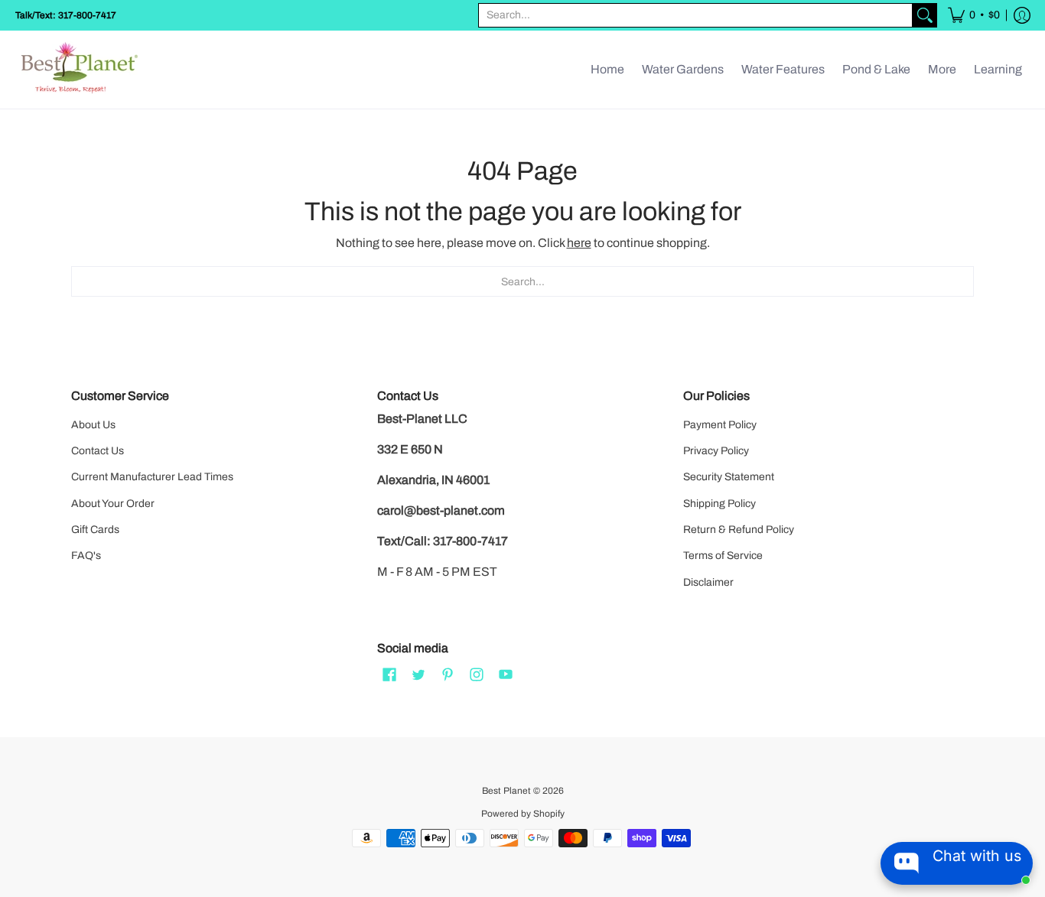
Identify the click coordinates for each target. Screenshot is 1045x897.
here (579, 242)
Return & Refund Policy (738, 529)
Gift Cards (95, 529)
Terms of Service (723, 555)
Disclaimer (708, 582)
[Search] (925, 15)
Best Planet (506, 790)
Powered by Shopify (523, 813)
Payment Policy (720, 425)
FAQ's (86, 555)
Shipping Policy (719, 503)
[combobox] (695, 15)
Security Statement (728, 477)
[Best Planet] (80, 70)
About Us (93, 425)
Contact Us (97, 451)
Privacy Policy (716, 451)
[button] (974, 15)
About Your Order (113, 503)
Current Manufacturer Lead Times (152, 477)
